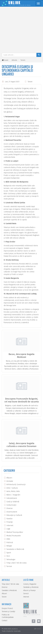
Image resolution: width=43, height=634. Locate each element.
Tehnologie (10, 559)
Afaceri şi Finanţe (29, 590)
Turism (30, 82)
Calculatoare (11, 498)
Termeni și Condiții (8, 612)
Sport (8, 553)
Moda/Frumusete (13, 536)
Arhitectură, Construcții (16, 484)
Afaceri (9, 478)
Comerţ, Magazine (29, 584)
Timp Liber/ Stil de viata (16, 563)
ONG (8, 539)
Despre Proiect (7, 608)
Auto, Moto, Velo (13, 491)
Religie (9, 546)
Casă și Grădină (12, 502)
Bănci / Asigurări (13, 495)
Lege (8, 529)
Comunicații (11, 505)
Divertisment (11, 512)
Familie (9, 519)
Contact (4, 621)
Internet (9, 525)
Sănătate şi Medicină (30, 587)
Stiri (8, 556)
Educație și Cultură (14, 515)
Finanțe (9, 522)
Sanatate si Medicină (15, 549)
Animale (9, 481)
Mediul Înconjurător (14, 532)
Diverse (9, 508)
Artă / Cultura (12, 488)
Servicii (26, 594)
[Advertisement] (21, 30)
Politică (9, 542)
